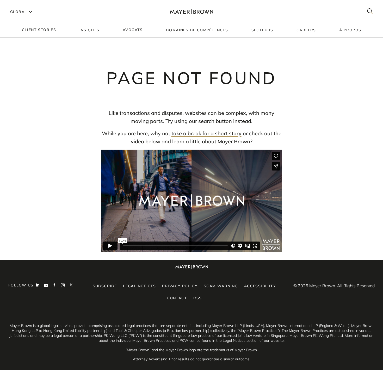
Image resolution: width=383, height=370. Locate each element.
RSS (197, 298)
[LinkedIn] (38, 285)
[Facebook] (54, 285)
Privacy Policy (179, 286)
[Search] (370, 11)
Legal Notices (139, 286)
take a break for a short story (206, 133)
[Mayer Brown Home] (191, 11)
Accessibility (260, 286)
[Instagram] (63, 285)
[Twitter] (71, 285)
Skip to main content (25, 4)
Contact (177, 298)
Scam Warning (221, 286)
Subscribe (105, 286)
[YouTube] (46, 285)
